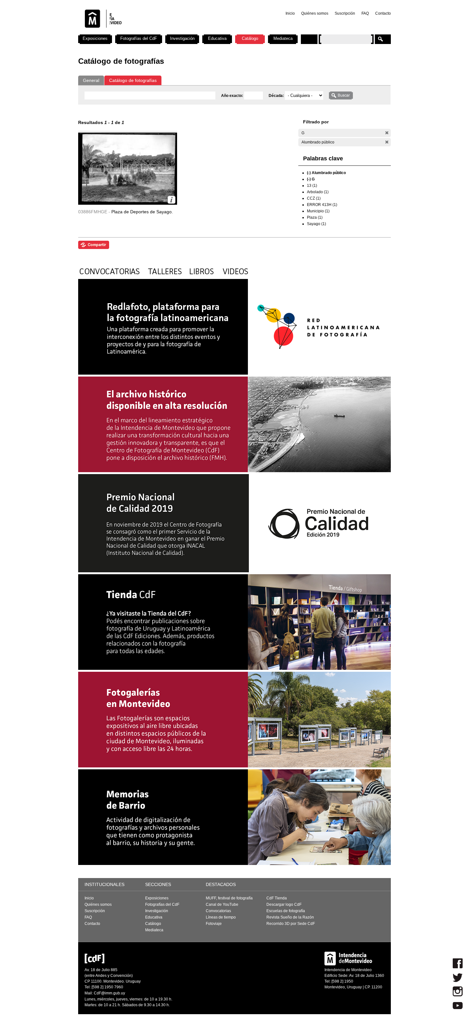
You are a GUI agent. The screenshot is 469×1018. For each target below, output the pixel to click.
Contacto (383, 13)
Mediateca (283, 38)
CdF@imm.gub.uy (109, 993)
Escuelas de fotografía (285, 911)
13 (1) (312, 185)
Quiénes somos (314, 13)
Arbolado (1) (318, 192)
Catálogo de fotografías (133, 80)
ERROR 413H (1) (322, 204)
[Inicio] (162, 32)
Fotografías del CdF (138, 38)
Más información (171, 200)
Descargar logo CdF (284, 904)
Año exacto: (232, 95)
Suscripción (345, 13)
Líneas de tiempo (221, 917)
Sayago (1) (316, 224)
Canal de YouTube (222, 904)
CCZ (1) (314, 198)
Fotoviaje (214, 923)
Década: (277, 95)
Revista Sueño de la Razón (290, 917)
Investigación (182, 38)
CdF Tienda (276, 898)
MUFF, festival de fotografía (229, 898)
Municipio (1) (318, 211)
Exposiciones (95, 38)
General (91, 80)
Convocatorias (218, 911)
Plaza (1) (315, 217)
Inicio (290, 13)
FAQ (365, 13)
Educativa (217, 38)
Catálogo (250, 38)
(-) (386, 132)
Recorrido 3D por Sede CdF (290, 923)
